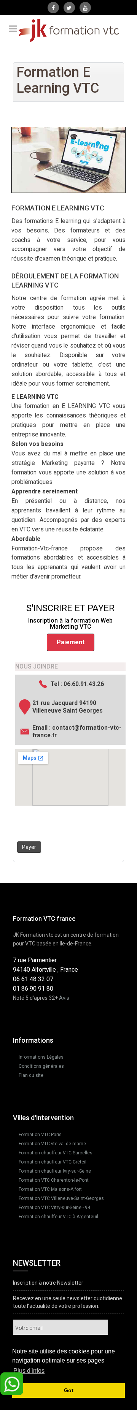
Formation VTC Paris (40, 1134)
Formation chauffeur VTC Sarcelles (55, 1153)
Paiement (70, 642)
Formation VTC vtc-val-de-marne (52, 1143)
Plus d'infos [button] (29, 1370)
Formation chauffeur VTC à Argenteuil (58, 1216)
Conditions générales (41, 1066)
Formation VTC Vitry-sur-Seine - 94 (54, 1207)
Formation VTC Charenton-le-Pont (54, 1180)
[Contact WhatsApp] (11, 1383)
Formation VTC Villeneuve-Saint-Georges (61, 1198)
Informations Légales (41, 1057)
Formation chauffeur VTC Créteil (52, 1162)
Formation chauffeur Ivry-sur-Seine (55, 1171)
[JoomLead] (68, 30)
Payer (29, 847)
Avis (64, 998)
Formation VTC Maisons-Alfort (50, 1189)
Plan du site (31, 1075)
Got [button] (68, 1390)
